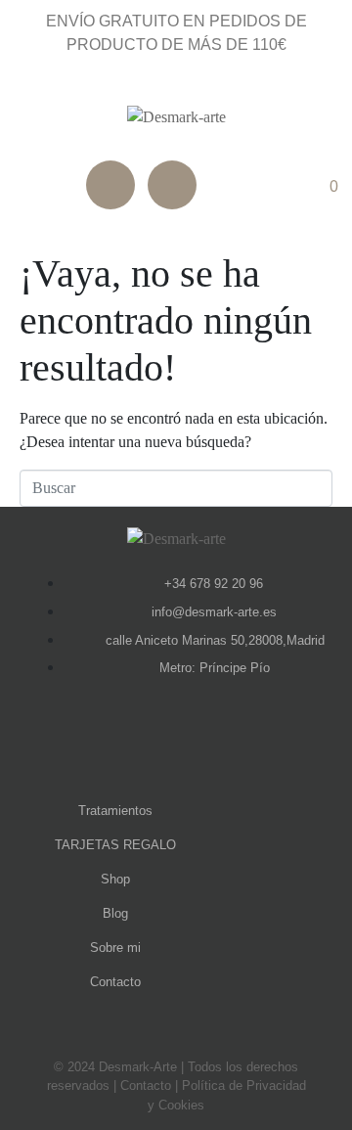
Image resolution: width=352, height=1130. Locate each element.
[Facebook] (110, 184)
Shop (115, 879)
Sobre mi (115, 947)
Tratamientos (115, 810)
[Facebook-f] (149, 742)
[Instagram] (172, 184)
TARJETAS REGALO (115, 844)
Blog (115, 913)
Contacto (115, 981)
